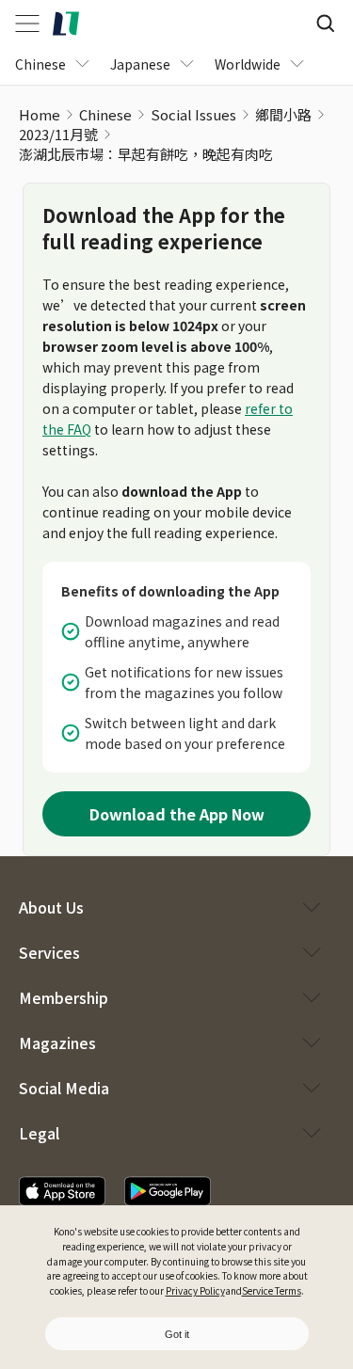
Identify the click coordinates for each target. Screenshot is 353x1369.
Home (39, 114)
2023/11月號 (58, 134)
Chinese (105, 114)
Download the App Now (177, 814)
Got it (177, 1334)
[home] (66, 23)
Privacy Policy (195, 1290)
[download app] (62, 1191)
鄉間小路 (283, 114)
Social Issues (193, 114)
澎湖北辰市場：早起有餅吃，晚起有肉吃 (146, 154)
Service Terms (271, 1290)
